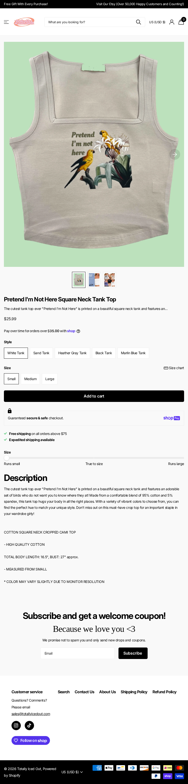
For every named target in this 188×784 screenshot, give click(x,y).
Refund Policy (165, 691)
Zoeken (138, 22)
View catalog (7, 22)
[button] (174, 154)
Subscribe (133, 653)
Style (8, 342)
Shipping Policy (134, 691)
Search (64, 691)
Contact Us (84, 691)
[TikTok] (29, 725)
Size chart (176, 368)
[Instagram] (16, 725)
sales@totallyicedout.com (31, 714)
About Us (107, 691)
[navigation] (78, 280)
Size (94, 368)
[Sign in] (172, 22)
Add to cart (94, 396)
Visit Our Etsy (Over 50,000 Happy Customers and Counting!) (140, 4)
